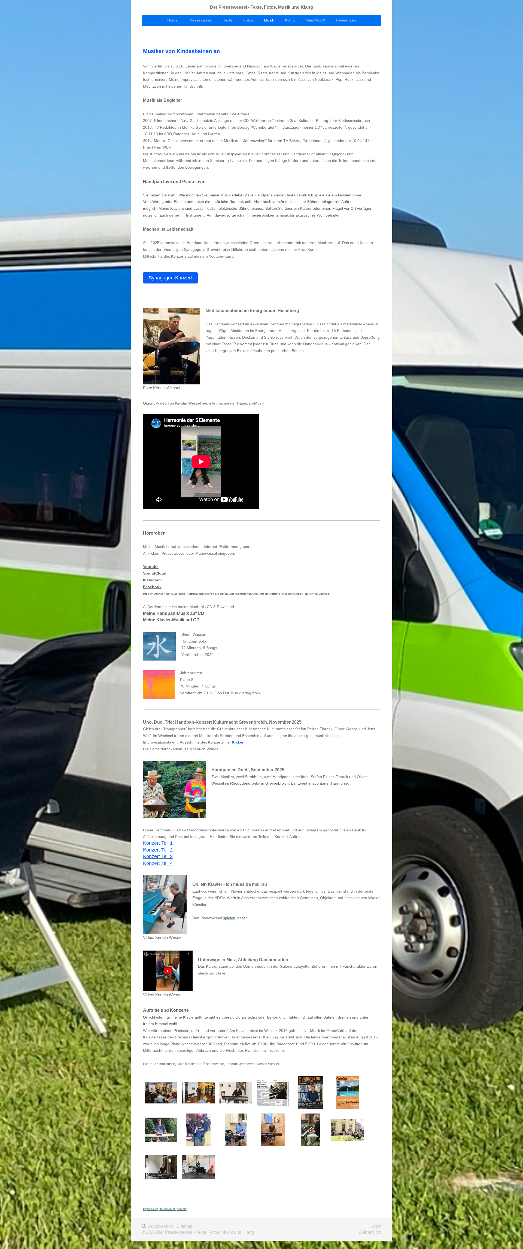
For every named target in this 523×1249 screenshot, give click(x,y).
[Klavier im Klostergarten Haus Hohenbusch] (236, 1130)
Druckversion (160, 1226)
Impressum (150, 1209)
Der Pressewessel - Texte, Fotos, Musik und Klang (261, 7)
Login (375, 1226)
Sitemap (185, 1226)
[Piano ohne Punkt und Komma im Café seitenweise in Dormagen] (198, 1130)
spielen (229, 918)
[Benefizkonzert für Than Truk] (161, 1167)
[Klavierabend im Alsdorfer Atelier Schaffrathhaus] (161, 1092)
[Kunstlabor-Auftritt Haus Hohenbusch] (198, 1167)
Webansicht (369, 1232)
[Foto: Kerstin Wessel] (171, 346)
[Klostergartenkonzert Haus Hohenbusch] (347, 1130)
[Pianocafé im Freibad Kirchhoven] (161, 1130)
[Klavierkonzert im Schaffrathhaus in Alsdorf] (310, 1092)
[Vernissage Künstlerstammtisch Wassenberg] (273, 1130)
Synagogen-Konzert (170, 277)
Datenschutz (167, 1209)
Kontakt (182, 1209)
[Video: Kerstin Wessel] (165, 904)
